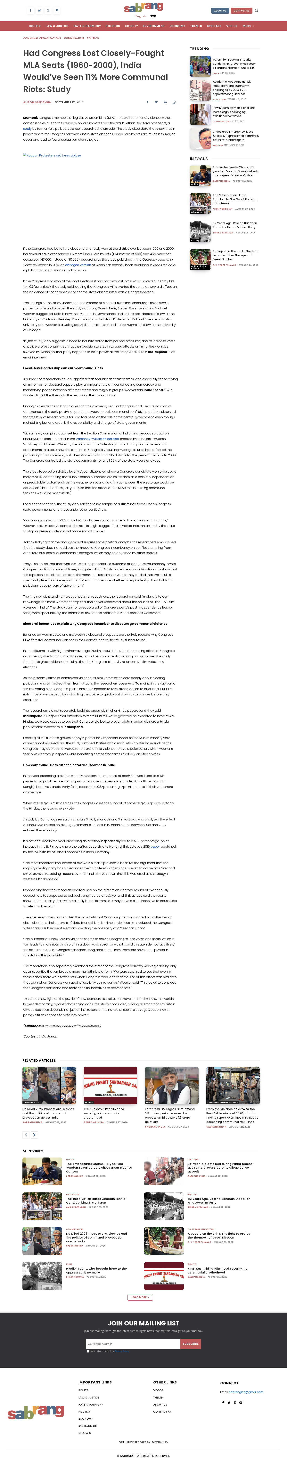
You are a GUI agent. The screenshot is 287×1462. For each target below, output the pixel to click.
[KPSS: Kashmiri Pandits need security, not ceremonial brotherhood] (110, 1085)
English (140, 16)
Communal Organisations (42, 38)
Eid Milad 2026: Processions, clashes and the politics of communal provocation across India (48, 1113)
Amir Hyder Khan (223, 208)
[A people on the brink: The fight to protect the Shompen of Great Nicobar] (200, 259)
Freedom (218, 146)
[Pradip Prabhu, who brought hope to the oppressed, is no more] (42, 1276)
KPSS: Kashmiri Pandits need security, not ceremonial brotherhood (104, 1113)
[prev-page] (25, 1135)
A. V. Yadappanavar (224, 265)
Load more (139, 1297)
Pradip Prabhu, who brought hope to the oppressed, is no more (96, 1270)
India (216, 73)
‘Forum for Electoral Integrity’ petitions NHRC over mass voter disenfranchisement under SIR (234, 64)
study (27, 128)
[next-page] (34, 1135)
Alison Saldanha (37, 102)
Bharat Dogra (75, 1276)
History (195, 240)
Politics (93, 38)
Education (219, 100)
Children (193, 1159)
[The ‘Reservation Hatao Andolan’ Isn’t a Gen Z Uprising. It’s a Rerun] (200, 203)
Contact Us (242, 10)
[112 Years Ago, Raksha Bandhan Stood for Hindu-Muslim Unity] (200, 231)
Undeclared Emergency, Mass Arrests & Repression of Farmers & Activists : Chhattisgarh (236, 136)
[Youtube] (56, 10)
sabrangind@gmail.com (246, 1392)
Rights (89, 1102)
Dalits (194, 184)
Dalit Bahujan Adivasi (199, 267)
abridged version (78, 265)
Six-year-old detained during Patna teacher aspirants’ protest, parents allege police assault (221, 1167)
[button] (256, 10)
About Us (220, 10)
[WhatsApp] (48, 10)
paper (156, 846)
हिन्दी (153, 16)
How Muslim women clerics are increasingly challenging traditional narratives (234, 112)
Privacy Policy (122, 1351)
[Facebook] (30, 10)
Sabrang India (196, 1176)
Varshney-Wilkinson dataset (97, 439)
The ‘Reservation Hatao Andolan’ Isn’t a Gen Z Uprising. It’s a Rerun (235, 199)
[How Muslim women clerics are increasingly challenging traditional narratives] (200, 114)
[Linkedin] (165, 102)
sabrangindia (221, 181)
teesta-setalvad (223, 232)
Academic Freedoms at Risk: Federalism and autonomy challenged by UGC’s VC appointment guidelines (232, 88)
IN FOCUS (199, 159)
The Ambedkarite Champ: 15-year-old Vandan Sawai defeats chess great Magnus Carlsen (236, 171)
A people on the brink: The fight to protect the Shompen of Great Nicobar (236, 255)
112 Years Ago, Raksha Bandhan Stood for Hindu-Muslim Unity (235, 225)
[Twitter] (39, 10)
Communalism (74, 38)
